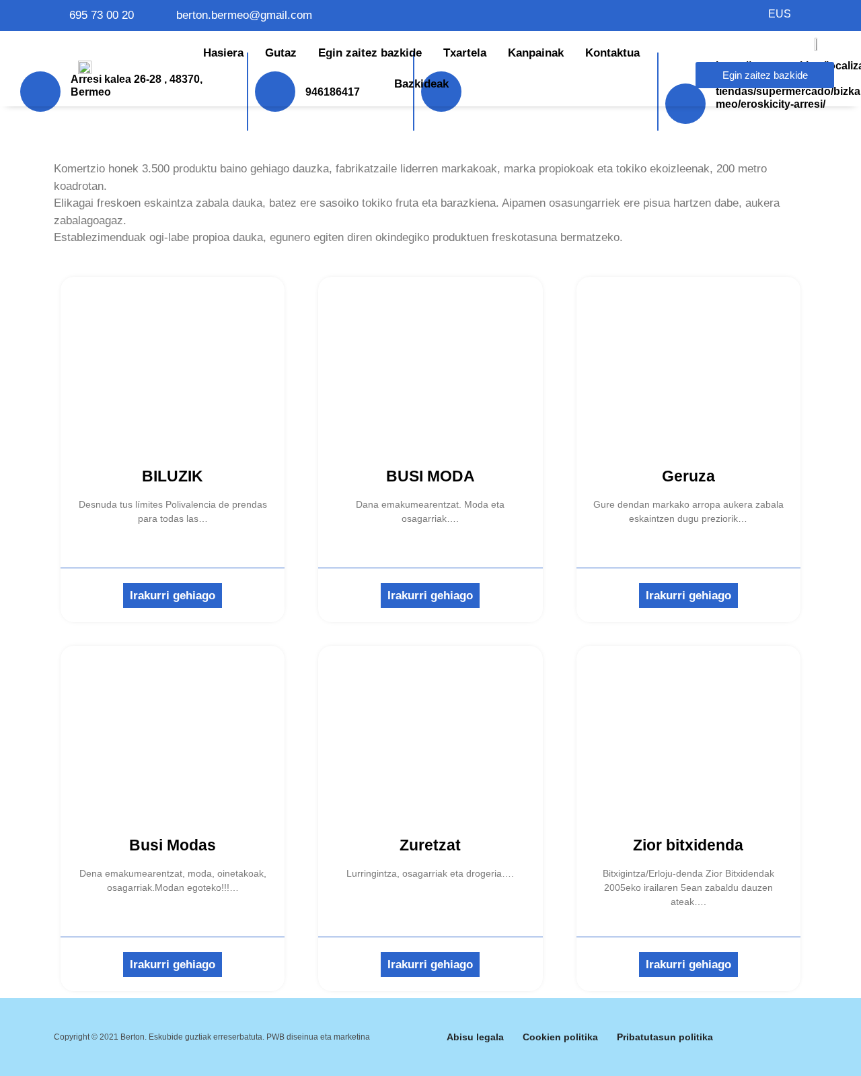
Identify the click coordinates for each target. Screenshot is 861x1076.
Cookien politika (560, 1037)
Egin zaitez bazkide (370, 52)
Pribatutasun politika (665, 1037)
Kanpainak (536, 52)
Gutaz (281, 52)
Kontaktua (612, 52)
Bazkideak (421, 83)
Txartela (464, 52)
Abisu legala (475, 1037)
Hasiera (223, 52)
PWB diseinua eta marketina (318, 1037)
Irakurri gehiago (172, 595)
